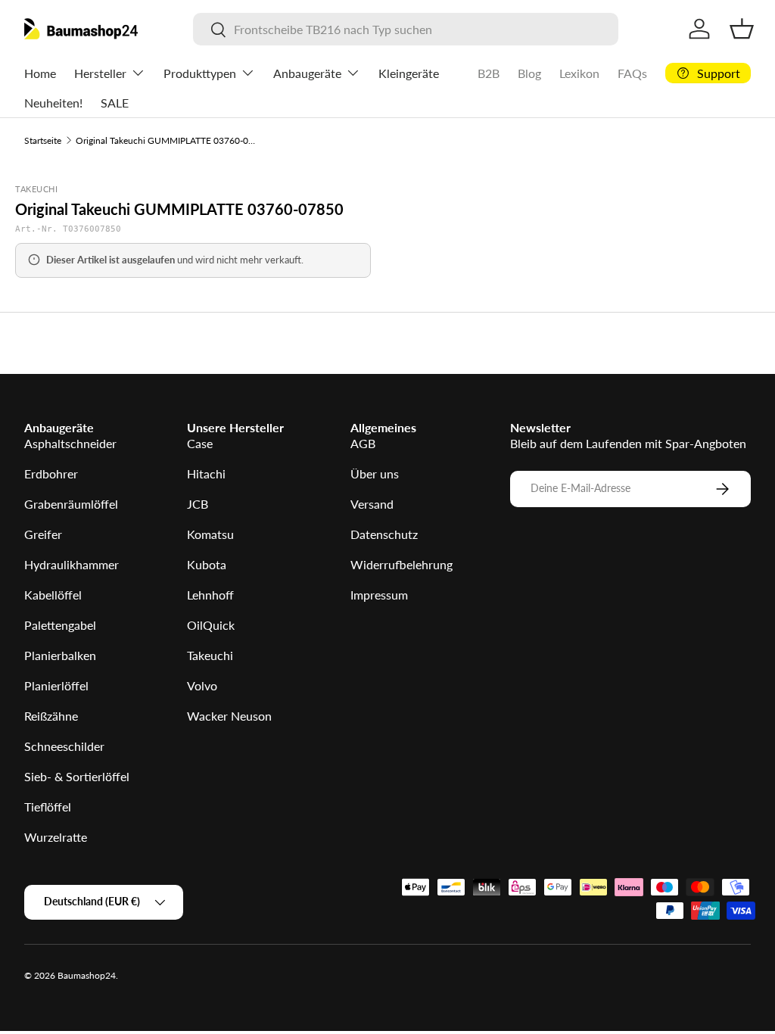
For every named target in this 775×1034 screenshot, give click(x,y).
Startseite (42, 140)
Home (40, 73)
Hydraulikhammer (71, 564)
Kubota (206, 564)
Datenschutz (384, 534)
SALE (115, 102)
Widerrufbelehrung (401, 564)
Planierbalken (60, 655)
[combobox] (405, 29)
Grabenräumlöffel (71, 504)
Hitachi (206, 473)
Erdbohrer (51, 473)
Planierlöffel (56, 685)
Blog (529, 73)
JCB (197, 504)
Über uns (374, 473)
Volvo (202, 685)
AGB (362, 443)
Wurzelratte (55, 837)
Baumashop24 (87, 975)
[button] (741, 28)
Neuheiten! (53, 102)
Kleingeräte (408, 73)
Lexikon (579, 73)
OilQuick (211, 625)
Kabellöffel (53, 594)
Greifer (43, 534)
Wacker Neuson (229, 716)
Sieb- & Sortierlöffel (76, 776)
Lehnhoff (210, 594)
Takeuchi (210, 655)
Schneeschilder (64, 746)
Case (200, 443)
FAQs (632, 73)
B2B (489, 73)
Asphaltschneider (70, 443)
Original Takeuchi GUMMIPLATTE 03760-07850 (166, 140)
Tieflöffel (47, 806)
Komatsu (210, 534)
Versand (372, 504)
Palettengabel (60, 625)
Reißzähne (51, 716)
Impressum (379, 594)
